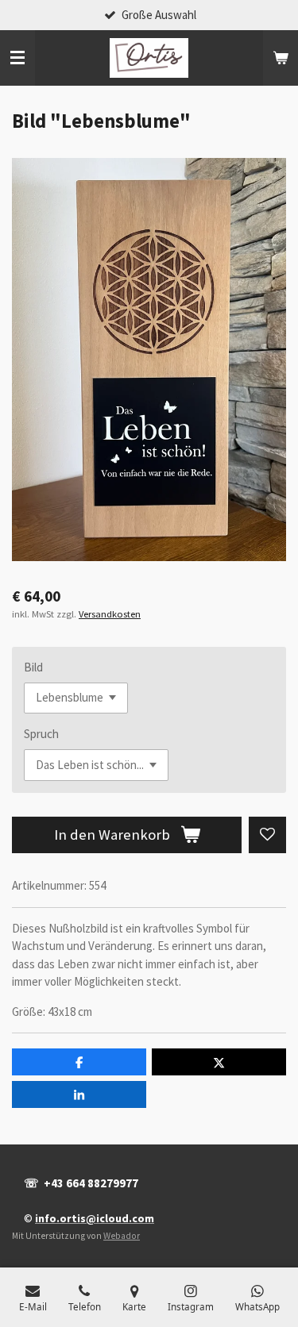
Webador (121, 1235)
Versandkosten (110, 614)
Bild (33, 667)
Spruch (41, 733)
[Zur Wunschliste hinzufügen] (267, 835)
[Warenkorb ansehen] (280, 58)
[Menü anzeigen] (17, 58)
